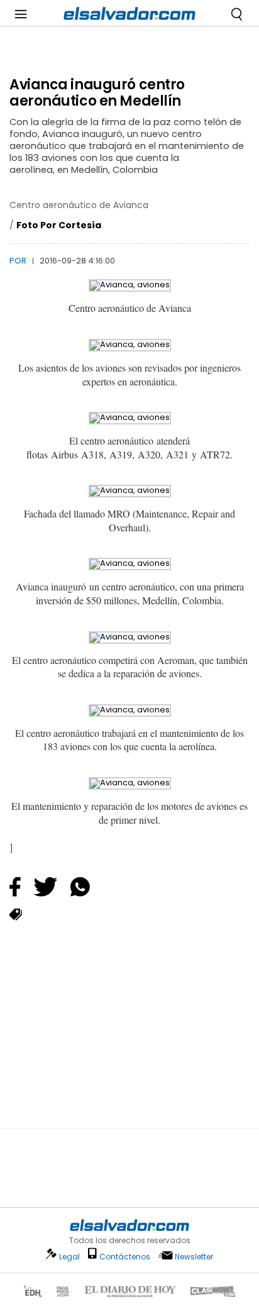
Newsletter (194, 1256)
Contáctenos (124, 1256)
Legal (69, 1256)
